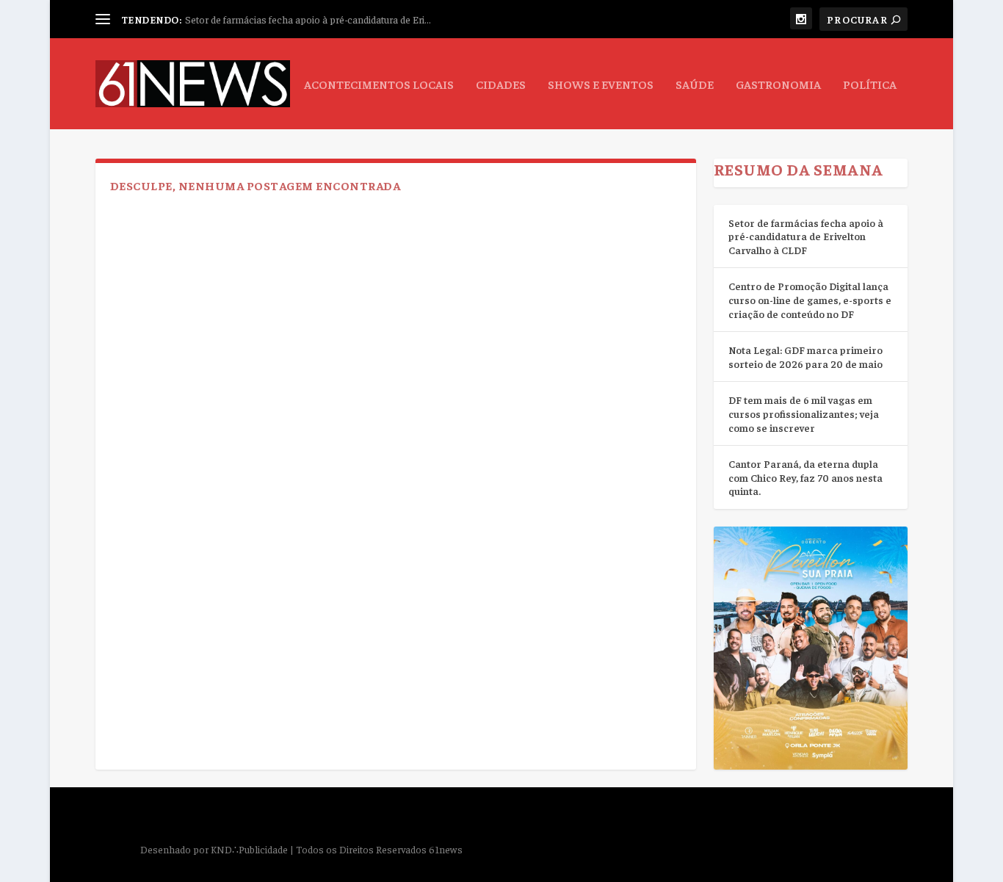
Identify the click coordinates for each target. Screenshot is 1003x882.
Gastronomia (778, 84)
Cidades (501, 84)
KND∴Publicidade (249, 849)
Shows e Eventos (600, 84)
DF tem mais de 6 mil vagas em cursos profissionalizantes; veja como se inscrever (803, 413)
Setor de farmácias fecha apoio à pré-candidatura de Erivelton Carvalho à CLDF (805, 236)
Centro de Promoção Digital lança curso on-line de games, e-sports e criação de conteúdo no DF (809, 299)
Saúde (695, 84)
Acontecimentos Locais (379, 84)
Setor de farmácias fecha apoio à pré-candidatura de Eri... (308, 19)
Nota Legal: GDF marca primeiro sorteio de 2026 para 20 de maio (805, 356)
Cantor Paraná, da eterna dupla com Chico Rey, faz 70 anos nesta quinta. (805, 477)
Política (870, 84)
